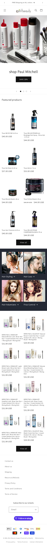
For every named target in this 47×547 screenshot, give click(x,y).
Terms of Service (11, 494)
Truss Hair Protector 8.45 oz (11, 230)
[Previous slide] (16, 91)
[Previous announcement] (4, 2)
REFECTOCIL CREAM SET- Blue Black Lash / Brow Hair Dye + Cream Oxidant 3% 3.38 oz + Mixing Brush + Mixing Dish (11, 435)
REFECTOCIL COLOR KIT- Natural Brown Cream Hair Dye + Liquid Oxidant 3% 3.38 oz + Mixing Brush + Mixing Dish (34, 336)
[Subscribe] (35, 509)
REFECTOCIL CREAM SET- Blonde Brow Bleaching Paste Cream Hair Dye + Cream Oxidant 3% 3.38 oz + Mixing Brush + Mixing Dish (34, 370)
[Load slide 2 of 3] (23, 91)
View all (23, 242)
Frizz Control (29, 304)
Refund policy (39, 538)
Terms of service (22, 542)
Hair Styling (7, 276)
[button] (4, 10)
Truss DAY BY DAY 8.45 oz (10, 133)
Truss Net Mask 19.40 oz (9, 168)
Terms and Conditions (13, 488)
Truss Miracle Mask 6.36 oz (10, 199)
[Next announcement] (42, 2)
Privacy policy (10, 542)
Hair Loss (28, 276)
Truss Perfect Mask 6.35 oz (32, 199)
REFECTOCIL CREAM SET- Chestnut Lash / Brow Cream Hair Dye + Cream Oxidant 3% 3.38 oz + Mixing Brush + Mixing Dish (34, 403)
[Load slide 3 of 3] (26, 91)
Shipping (8, 472)
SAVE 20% (23, 79)
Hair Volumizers (9, 304)
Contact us (9, 461)
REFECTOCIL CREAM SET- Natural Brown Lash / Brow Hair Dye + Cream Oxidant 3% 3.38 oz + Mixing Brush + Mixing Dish (12, 337)
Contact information (36, 542)
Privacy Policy (10, 483)
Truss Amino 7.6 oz (30, 168)
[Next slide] (30, 91)
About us (8, 466)
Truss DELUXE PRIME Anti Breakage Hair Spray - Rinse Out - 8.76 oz (34, 135)
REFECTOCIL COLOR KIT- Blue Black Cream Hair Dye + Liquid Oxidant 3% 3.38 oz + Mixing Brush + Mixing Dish (34, 434)
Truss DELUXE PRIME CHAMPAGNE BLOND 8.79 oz (33, 231)
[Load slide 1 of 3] (20, 91)
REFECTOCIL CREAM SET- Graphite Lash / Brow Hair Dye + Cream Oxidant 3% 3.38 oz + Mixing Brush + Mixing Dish (12, 402)
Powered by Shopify (27, 538)
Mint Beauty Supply (14, 538)
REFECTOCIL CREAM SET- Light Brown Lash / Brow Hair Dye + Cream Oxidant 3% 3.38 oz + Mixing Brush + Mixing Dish (12, 369)
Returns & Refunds (12, 477)
